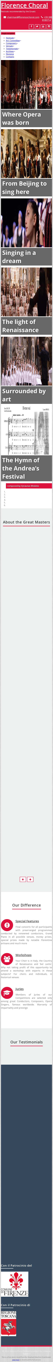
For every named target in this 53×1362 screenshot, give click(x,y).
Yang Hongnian (26, 1167)
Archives (10, 51)
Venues (9, 46)
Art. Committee (13, 40)
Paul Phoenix (26, 1096)
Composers (11, 43)
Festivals (10, 38)
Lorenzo (13, 656)
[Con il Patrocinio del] (14, 1296)
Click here (15, 1360)
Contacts (10, 56)
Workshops (24, 955)
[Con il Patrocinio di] (8, 1335)
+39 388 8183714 (47, 19)
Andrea (13, 724)
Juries (20, 989)
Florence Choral (24, 5)
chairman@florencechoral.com (23, 17)
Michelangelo (13, 792)
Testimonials (12, 48)
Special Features (27, 921)
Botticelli (13, 587)
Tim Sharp (26, 1241)
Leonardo (13, 861)
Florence (10, 54)
